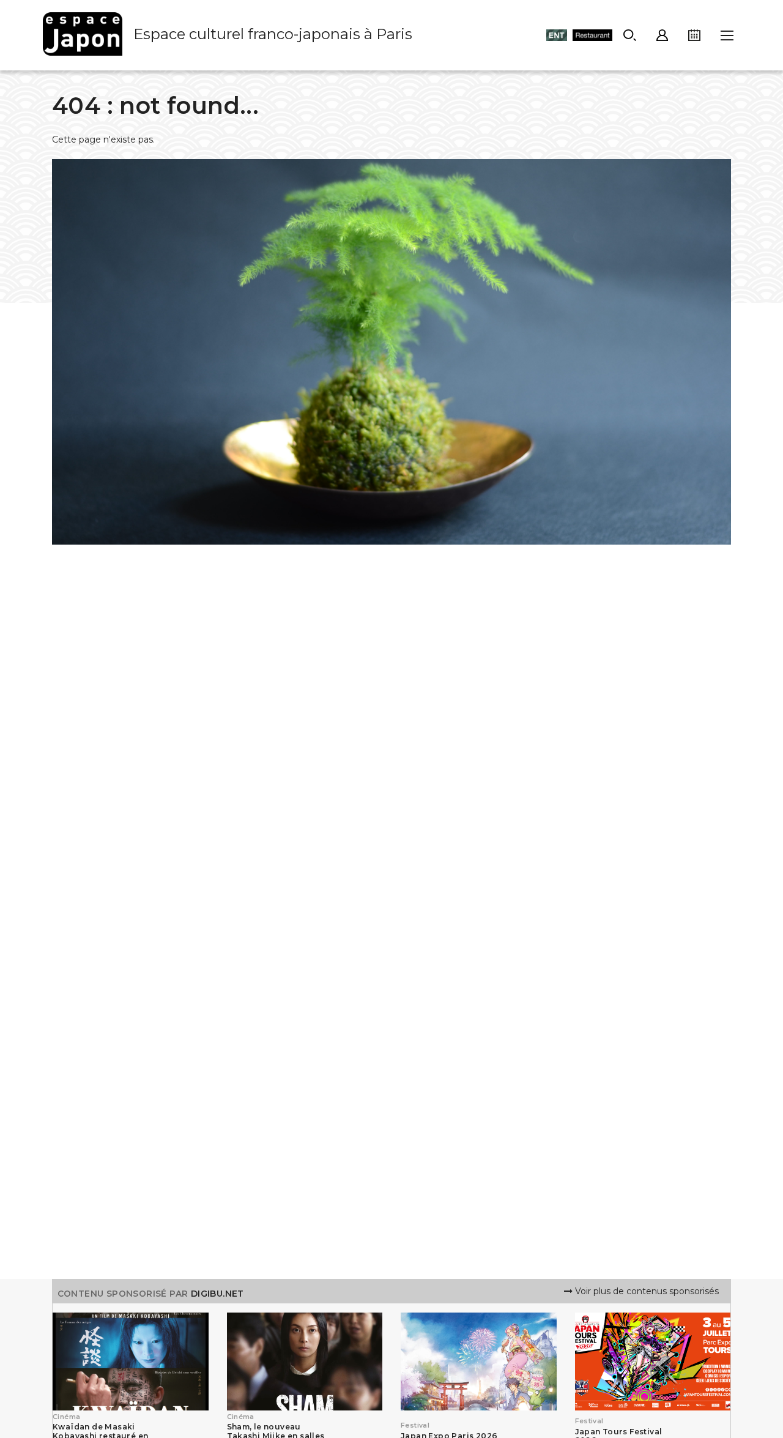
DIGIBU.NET (217, 1293)
